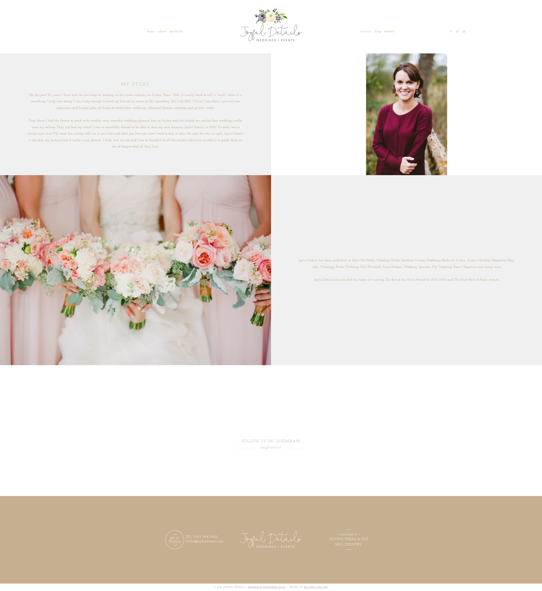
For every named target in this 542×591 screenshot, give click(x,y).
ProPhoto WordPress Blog (267, 587)
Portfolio (176, 31)
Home (151, 31)
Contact (389, 31)
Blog (378, 31)
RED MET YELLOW (316, 587)
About (162, 31)
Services (365, 31)
